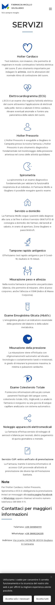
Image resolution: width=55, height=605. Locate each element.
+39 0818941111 (33, 527)
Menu (50, 9)
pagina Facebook (43, 494)
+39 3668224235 (34, 533)
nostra (30, 494)
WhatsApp (9, 498)
